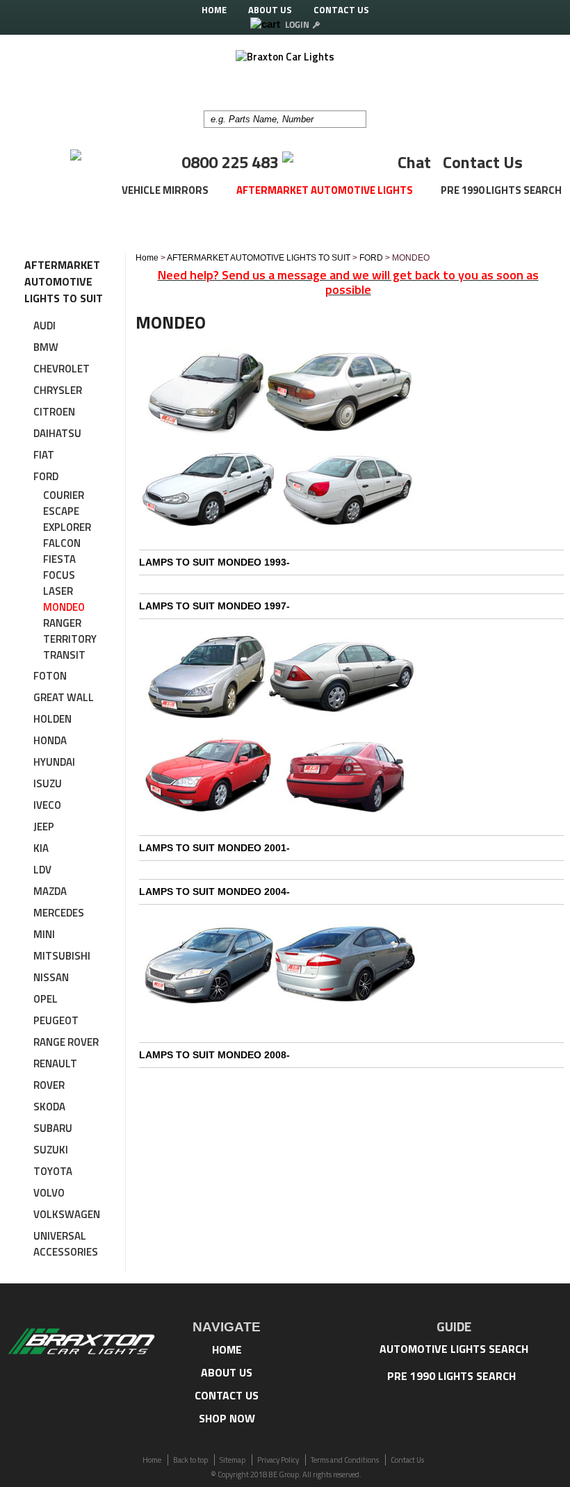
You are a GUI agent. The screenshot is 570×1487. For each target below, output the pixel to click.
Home (147, 258)
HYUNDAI (54, 762)
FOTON (50, 676)
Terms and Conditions (345, 1459)
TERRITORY (70, 639)
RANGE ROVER (66, 1042)
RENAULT (55, 1063)
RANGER (62, 623)
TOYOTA (52, 1171)
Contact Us (483, 161)
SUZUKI (50, 1150)
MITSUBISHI (61, 956)
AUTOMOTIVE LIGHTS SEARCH (454, 1348)
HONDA (50, 740)
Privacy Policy (278, 1459)
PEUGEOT (56, 1020)
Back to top (190, 1459)
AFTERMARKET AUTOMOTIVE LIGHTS (324, 190)
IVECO (47, 805)
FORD (45, 476)
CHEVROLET (61, 369)
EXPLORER (67, 527)
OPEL (45, 999)
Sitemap (232, 1459)
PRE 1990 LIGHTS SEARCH (501, 190)
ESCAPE (61, 511)
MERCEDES (58, 913)
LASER (58, 591)
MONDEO (64, 607)
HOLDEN (52, 719)
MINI (44, 934)
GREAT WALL (63, 697)
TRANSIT (64, 655)
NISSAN (51, 977)
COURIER (63, 495)
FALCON (62, 543)
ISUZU (47, 783)
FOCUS (59, 575)
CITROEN (54, 412)
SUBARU (52, 1128)
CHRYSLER (57, 390)
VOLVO (49, 1193)
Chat (414, 161)
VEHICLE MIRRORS (165, 190)
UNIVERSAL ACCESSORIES (65, 1244)
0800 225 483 (231, 161)
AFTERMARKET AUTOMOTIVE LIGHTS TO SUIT (258, 258)
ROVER (49, 1085)
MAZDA (50, 891)
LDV (42, 870)
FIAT (43, 455)
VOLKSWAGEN (66, 1214)
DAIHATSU (57, 433)
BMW (45, 347)
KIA (41, 848)
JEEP (43, 827)
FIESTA (59, 559)
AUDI (44, 326)
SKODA (49, 1107)
